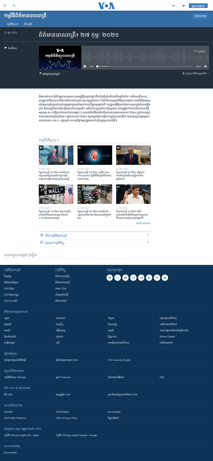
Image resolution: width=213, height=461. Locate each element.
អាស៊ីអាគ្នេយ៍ (9, 342)
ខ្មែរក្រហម (112, 336)
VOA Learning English (119, 360)
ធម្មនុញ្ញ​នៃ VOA (63, 394)
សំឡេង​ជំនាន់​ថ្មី (61, 294)
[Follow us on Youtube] (125, 278)
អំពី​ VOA (8, 394)
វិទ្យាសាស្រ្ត (112, 324)
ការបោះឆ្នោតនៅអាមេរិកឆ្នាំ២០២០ (174, 330)
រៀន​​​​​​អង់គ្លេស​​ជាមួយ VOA (67, 360)
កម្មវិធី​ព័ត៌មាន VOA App (15, 377)
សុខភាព (59, 336)
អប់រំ (58, 342)
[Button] (10, 49)
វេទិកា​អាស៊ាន (61, 300)
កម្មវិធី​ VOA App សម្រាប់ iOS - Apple (21, 435)
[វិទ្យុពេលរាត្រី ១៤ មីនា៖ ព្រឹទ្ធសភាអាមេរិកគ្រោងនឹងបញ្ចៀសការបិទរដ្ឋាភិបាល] (133, 155)
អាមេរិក (7, 330)
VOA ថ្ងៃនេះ (9, 288)
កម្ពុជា (6, 318)
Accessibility (114, 411)
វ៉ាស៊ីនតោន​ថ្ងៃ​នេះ (11, 282)
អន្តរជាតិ (7, 324)
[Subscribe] (165, 278)
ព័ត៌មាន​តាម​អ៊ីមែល (116, 377)
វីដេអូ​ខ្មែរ (7, 276)
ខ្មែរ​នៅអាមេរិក (10, 336)
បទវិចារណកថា (166, 342)
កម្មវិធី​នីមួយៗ (12, 24)
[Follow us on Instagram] (133, 278)
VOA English (62, 411)
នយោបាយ (60, 318)
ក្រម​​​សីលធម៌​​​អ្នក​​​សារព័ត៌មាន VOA (122, 394)
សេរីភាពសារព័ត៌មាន (168, 324)
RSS (162, 377)
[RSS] (149, 278)
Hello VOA (60, 288)
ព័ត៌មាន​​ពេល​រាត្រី (62, 282)
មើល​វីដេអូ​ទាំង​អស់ (143, 223)
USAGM (8, 411)
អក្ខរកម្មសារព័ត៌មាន (168, 318)
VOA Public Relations (15, 418)
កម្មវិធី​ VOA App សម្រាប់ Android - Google (76, 435)
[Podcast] (157, 278)
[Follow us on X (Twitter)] (117, 278)
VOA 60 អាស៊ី (10, 300)
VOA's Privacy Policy (67, 418)
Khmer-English (167, 336)
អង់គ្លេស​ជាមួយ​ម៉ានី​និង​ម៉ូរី (15, 360)
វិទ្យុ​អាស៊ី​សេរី (113, 418)
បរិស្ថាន (111, 318)
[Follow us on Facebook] (109, 278)
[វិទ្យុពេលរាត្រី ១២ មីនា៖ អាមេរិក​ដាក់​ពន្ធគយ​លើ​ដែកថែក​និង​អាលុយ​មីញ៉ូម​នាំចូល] (95, 194)
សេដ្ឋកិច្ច (59, 324)
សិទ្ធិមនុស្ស (60, 330)
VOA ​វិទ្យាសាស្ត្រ (11, 294)
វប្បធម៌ (111, 330)
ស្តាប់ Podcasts (63, 377)
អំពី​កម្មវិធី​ (28, 24)
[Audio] (174, 5)
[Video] (184, 5)
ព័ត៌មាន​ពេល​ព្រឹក (62, 276)
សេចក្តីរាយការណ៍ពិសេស (118, 342)
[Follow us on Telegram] (141, 278)
